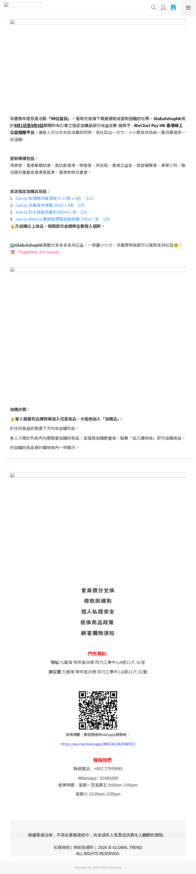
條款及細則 (83, 847)
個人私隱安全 (98, 611)
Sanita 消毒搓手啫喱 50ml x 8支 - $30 (49, 205)
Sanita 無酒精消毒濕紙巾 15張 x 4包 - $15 (54, 198)
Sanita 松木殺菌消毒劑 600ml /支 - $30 (51, 212)
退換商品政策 (97, 622)
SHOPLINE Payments (107, 867)
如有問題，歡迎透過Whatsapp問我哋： (98, 734)
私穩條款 (62, 847)
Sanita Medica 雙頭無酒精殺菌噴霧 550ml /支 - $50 (62, 219)
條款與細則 (98, 600)
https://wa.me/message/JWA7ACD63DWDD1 (98, 743)
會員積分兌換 (98, 590)
